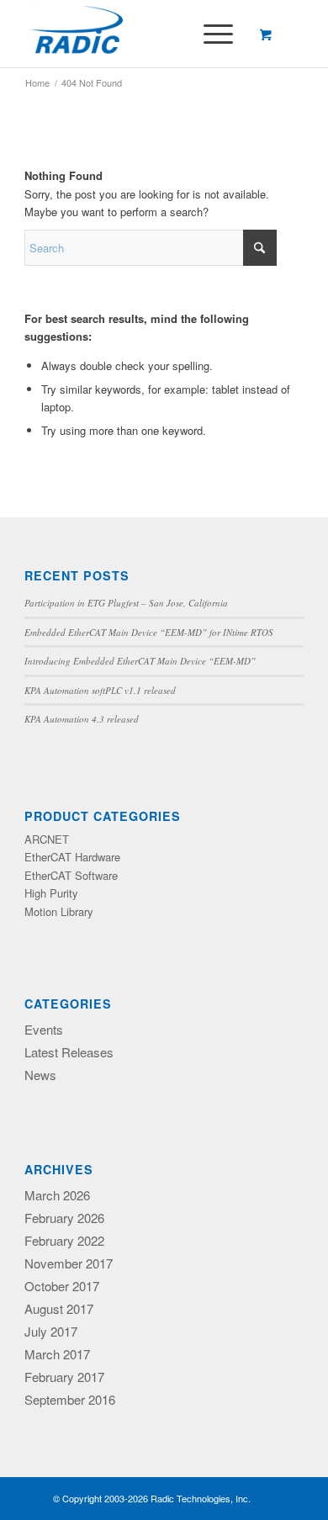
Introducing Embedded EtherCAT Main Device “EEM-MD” (140, 660)
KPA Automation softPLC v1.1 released (100, 690)
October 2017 (61, 1286)
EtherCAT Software (71, 875)
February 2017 (64, 1376)
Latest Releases (69, 1052)
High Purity (51, 893)
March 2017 (57, 1354)
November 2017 (68, 1263)
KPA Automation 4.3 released (81, 718)
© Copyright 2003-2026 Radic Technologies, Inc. (152, 1498)
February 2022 (64, 1240)
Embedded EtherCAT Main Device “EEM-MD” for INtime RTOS (148, 632)
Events (43, 1029)
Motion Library (58, 911)
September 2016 (69, 1399)
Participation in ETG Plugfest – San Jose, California (126, 602)
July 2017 (50, 1331)
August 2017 (58, 1308)
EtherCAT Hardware (72, 857)
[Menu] (210, 33)
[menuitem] (215, 33)
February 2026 (64, 1217)
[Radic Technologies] (135, 33)
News (40, 1074)
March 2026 (57, 1195)
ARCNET (46, 839)
